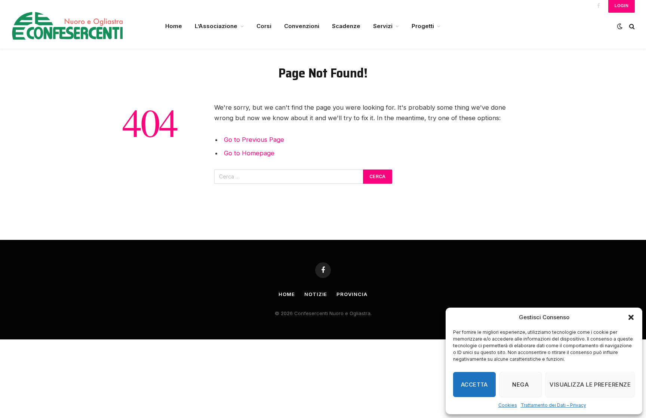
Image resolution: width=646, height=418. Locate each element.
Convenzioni (301, 26)
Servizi (383, 26)
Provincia (351, 294)
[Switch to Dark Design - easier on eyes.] (619, 26)
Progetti (423, 26)
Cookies (507, 405)
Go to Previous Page (254, 139)
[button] (631, 317)
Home (173, 26)
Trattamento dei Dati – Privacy (553, 405)
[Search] (631, 26)
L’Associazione (216, 26)
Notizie (315, 294)
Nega (520, 384)
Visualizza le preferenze (590, 384)
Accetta (474, 384)
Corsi (263, 26)
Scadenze (346, 26)
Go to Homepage (249, 153)
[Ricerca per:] (289, 177)
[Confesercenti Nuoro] (78, 26)
